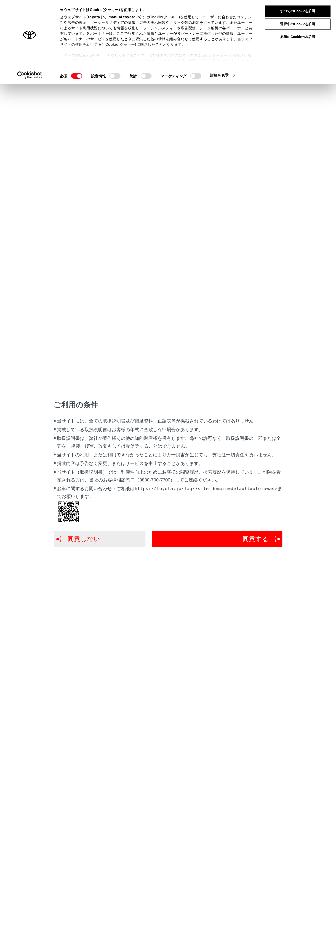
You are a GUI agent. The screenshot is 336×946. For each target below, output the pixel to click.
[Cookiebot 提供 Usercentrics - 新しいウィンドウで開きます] (30, 75)
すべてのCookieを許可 (297, 11)
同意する (256, 538)
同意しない (83, 538)
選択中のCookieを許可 (297, 24)
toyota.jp (96, 17)
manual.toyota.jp (124, 17)
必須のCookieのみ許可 (297, 37)
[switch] (114, 76)
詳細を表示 (219, 75)
